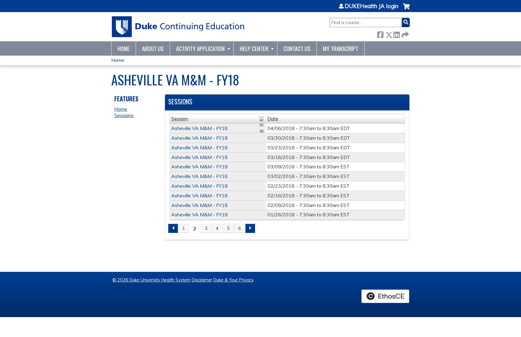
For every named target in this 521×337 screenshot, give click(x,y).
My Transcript (340, 48)
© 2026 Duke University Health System (151, 280)
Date (272, 119)
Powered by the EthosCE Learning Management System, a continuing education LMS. (385, 296)
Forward (405, 33)
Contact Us (297, 48)
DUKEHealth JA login (371, 6)
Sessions (124, 115)
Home (124, 48)
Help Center (254, 48)
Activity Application (200, 48)
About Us (153, 48)
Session (179, 119)
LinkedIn (396, 33)
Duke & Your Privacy (233, 280)
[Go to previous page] (173, 228)
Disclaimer (202, 280)
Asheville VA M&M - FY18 (199, 128)
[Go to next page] (250, 228)
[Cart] (406, 9)
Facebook (380, 33)
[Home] (178, 26)
